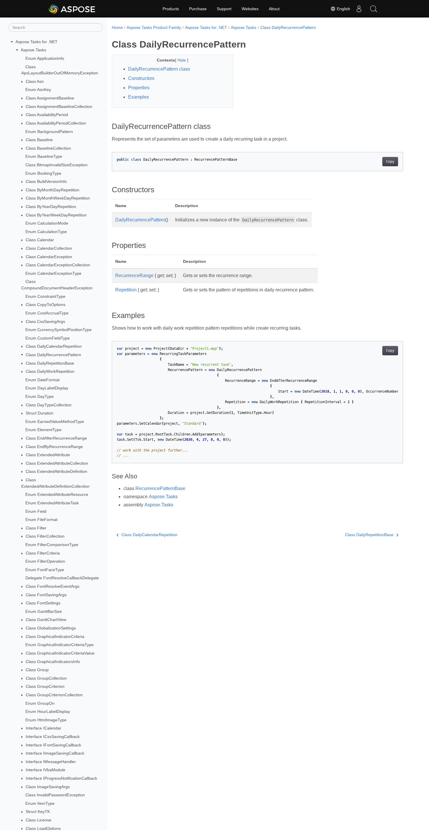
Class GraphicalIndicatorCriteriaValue (60, 653)
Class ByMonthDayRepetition (52, 190)
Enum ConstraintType (45, 296)
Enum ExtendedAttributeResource (56, 494)
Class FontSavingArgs (46, 594)
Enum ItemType (40, 803)
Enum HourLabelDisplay (47, 711)
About (274, 8)
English (343, 8)
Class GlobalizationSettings (51, 628)
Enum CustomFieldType (47, 338)
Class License (38, 820)
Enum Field (35, 511)
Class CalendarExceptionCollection (58, 265)
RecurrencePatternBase (160, 488)
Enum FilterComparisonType (51, 544)
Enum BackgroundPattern (49, 131)
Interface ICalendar (43, 728)
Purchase (198, 8)
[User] (359, 9)
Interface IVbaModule (45, 770)
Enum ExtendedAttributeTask (52, 503)
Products (171, 8)
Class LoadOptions (43, 828)
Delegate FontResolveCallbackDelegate (62, 578)
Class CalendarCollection (49, 248)
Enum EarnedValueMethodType (54, 421)
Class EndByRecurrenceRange (54, 446)
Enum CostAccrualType (47, 313)
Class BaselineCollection (48, 148)
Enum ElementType (43, 430)
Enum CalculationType (46, 231)
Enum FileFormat (41, 519)
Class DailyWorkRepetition (50, 371)
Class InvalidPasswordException (55, 795)
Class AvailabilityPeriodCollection (56, 123)
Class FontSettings (43, 603)
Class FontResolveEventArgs (52, 586)
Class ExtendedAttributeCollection (57, 463)
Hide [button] (182, 60)
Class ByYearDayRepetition (51, 206)
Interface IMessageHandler (51, 761)
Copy (390, 162)
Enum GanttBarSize (43, 611)
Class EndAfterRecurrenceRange (56, 438)
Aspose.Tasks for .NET (36, 41)
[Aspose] (72, 8)
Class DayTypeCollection (49, 405)
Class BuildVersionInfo (46, 181)
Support (224, 8)
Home (117, 27)
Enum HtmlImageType (46, 720)
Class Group (37, 669)
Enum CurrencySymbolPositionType (58, 329)
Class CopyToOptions (45, 304)
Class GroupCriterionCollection (54, 694)
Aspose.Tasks (33, 50)
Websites (250, 8)
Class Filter (36, 528)
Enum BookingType (43, 173)
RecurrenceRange (134, 275)
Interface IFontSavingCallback (53, 745)
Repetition (126, 289)
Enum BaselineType (43, 156)
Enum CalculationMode (46, 223)
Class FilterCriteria (43, 553)
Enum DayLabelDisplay (46, 388)
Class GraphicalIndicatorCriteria (55, 636)
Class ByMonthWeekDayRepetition (58, 198)
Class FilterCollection (45, 536)
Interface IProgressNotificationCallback (61, 778)
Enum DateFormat (42, 379)
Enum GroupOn (40, 703)
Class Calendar (40, 240)
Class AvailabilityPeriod (47, 114)
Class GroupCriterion (45, 686)
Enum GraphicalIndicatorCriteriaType (59, 644)
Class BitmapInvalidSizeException (56, 164)
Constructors (141, 78)
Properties (138, 87)
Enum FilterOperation (45, 561)
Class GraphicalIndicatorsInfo (53, 661)
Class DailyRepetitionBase (50, 363)
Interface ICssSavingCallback (53, 736)
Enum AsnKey (38, 90)
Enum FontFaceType (44, 569)
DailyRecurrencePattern (140, 219)
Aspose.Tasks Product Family (154, 27)
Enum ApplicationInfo (44, 58)
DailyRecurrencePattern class (159, 69)
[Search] (373, 9)
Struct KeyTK (38, 811)
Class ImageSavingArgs (48, 786)
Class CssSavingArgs (45, 321)
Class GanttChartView (46, 620)
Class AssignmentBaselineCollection (59, 106)
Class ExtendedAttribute (48, 454)
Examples (138, 97)
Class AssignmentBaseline (50, 98)
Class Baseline (39, 139)
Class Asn (35, 81)
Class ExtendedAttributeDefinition (56, 471)
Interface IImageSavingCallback (55, 753)
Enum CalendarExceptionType (53, 273)
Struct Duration (39, 413)
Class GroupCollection (46, 678)
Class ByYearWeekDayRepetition (56, 215)
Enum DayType (39, 396)
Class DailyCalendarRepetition (54, 346)
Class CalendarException (49, 256)
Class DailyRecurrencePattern (53, 354)
